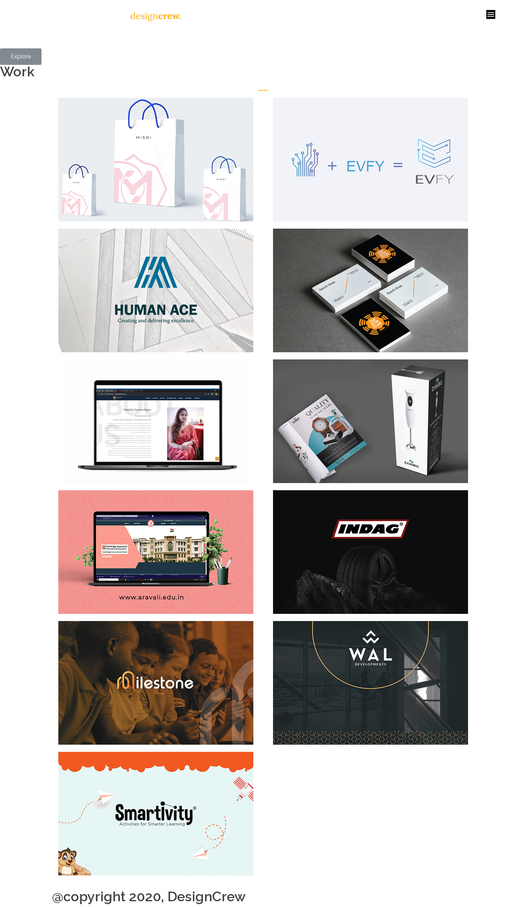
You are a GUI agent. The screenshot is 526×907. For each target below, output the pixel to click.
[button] (21, 56)
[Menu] (491, 14)
